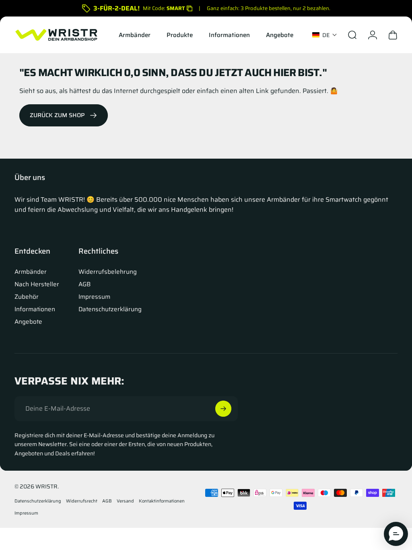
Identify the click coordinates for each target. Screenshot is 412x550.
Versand (125, 501)
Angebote (28, 322)
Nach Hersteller (36, 284)
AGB (84, 284)
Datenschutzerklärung (110, 309)
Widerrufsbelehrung (107, 272)
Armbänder (30, 272)
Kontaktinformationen (162, 501)
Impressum (94, 297)
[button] (324, 35)
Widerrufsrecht (81, 501)
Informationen (34, 309)
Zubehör (26, 297)
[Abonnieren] (223, 409)
